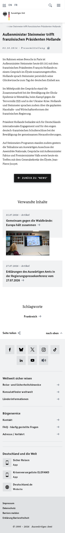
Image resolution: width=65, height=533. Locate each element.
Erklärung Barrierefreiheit (16, 517)
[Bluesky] (22, 349)
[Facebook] (11, 349)
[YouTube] (33, 360)
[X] (33, 349)
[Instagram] (44, 349)
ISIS (18, 101)
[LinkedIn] (22, 360)
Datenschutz (9, 508)
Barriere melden (11, 513)
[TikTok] (56, 349)
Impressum (8, 503)
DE (4, 5)
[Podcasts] (44, 360)
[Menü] (58, 5)
